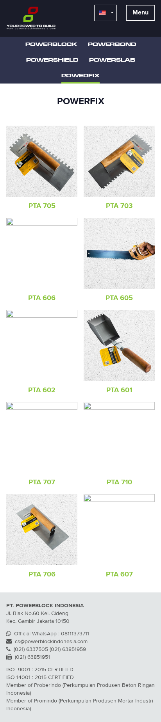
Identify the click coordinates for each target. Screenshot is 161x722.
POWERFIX (80, 75)
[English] (105, 13)
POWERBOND (112, 44)
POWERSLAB (112, 60)
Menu (140, 13)
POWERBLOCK (51, 44)
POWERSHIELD (52, 60)
